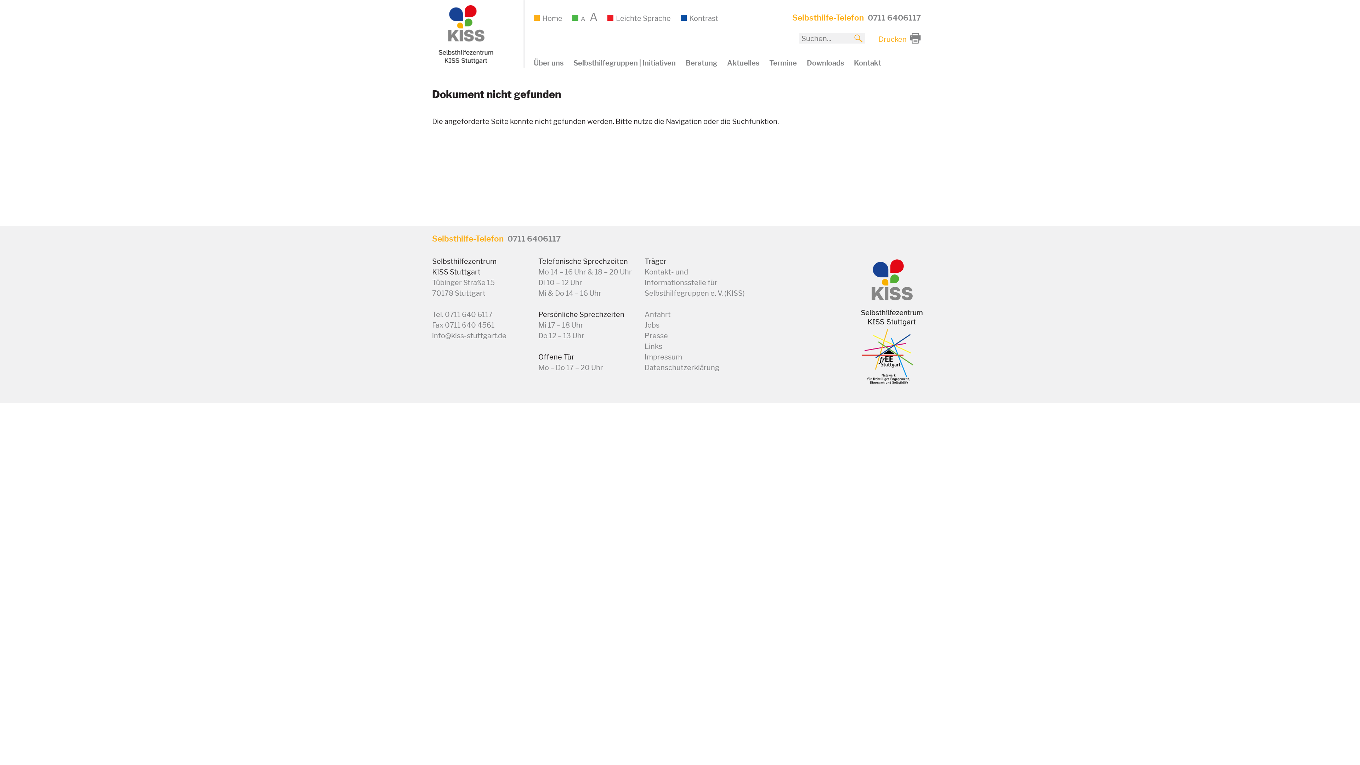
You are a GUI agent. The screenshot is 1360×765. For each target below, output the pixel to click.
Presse (656, 336)
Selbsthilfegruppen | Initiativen (624, 63)
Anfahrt (658, 314)
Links (653, 346)
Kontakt (867, 63)
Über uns (548, 63)
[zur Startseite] (465, 62)
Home (552, 18)
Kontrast (703, 18)
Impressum (663, 357)
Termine (783, 63)
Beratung (701, 63)
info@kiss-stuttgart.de (469, 336)
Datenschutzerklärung (682, 367)
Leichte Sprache (643, 18)
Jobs (652, 325)
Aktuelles (743, 63)
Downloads (825, 63)
